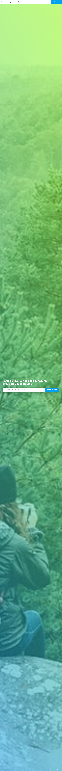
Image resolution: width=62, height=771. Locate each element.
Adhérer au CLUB (56, 1)
